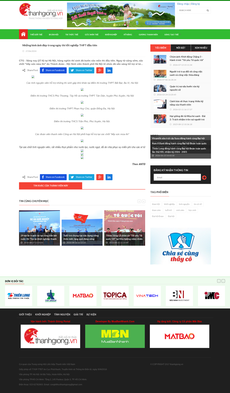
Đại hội (171, 216)
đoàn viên (156, 210)
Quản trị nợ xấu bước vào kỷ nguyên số (184, 88)
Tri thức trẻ (71, 34)
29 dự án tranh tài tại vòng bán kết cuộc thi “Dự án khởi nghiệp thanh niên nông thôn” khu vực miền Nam (39, 239)
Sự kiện (91, 314)
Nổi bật (180, 47)
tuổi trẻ (168, 210)
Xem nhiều (201, 47)
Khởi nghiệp (111, 34)
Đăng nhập (183, 3)
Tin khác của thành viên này (50, 185)
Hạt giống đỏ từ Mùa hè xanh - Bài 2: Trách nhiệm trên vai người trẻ (187, 118)
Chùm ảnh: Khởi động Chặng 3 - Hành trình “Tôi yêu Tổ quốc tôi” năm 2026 (187, 60)
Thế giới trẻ (36, 34)
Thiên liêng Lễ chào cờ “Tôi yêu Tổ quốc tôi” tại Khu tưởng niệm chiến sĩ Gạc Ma (124, 239)
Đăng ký (195, 3)
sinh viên (180, 210)
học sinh (192, 210)
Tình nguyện (62, 314)
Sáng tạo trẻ (171, 34)
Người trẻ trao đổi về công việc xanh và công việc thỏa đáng (186, 73)
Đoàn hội (53, 34)
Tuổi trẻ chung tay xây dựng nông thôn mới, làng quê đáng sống (81, 237)
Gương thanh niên (148, 34)
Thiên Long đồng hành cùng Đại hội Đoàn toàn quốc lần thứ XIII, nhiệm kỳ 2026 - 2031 (179, 150)
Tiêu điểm (160, 47)
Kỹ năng (128, 34)
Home (23, 34)
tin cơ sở (198, 204)
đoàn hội (156, 204)
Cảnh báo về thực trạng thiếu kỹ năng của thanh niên (186, 103)
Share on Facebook (55, 70)
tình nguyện (184, 204)
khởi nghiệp (169, 204)
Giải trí (78, 314)
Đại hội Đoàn (158, 216)
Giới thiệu (25, 314)
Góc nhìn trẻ (91, 34)
